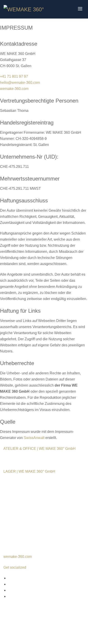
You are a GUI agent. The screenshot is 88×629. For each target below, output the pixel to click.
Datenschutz (13, 517)
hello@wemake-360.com (20, 82)
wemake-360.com (14, 89)
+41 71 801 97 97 (14, 76)
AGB (7, 523)
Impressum (12, 511)
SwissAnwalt (34, 438)
